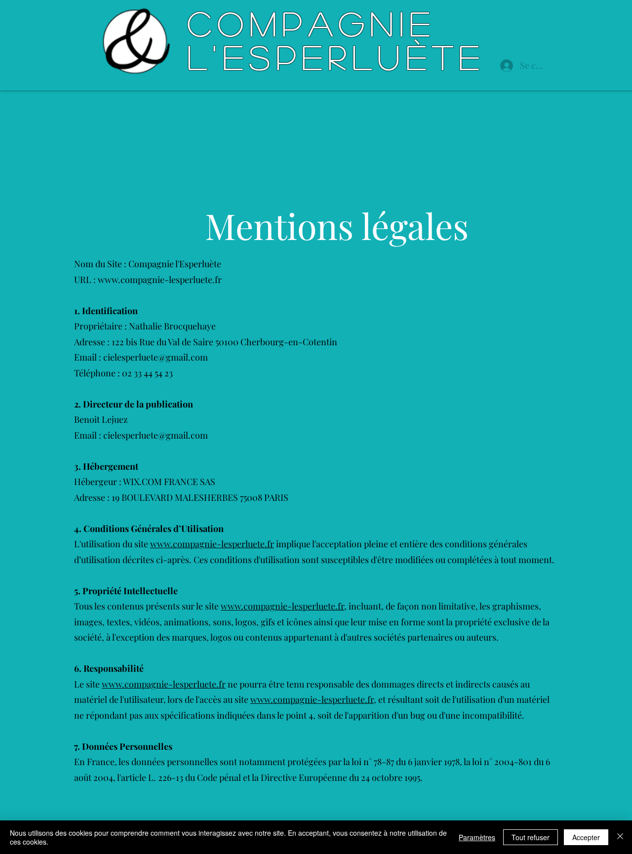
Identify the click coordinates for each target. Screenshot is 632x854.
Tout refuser (531, 837)
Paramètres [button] (477, 837)
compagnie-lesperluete (219, 544)
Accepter (586, 837)
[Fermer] (620, 837)
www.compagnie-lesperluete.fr (160, 279)
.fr (269, 544)
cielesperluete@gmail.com (155, 357)
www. (161, 544)
